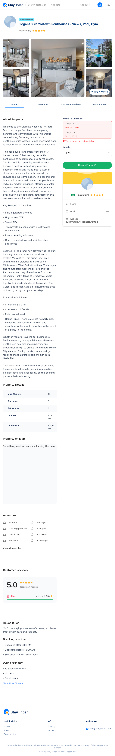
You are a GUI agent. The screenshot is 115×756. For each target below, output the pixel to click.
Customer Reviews (71, 104)
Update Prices (85, 165)
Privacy (51, 726)
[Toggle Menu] (109, 5)
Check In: (69, 123)
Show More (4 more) (13, 683)
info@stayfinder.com (100, 728)
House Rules (99, 104)
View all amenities (12, 548)
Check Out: (70, 132)
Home (7, 726)
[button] (16, 53)
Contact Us (10, 734)
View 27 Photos (99, 91)
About (14, 104)
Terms (50, 730)
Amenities (43, 104)
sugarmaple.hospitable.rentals (82, 221)
